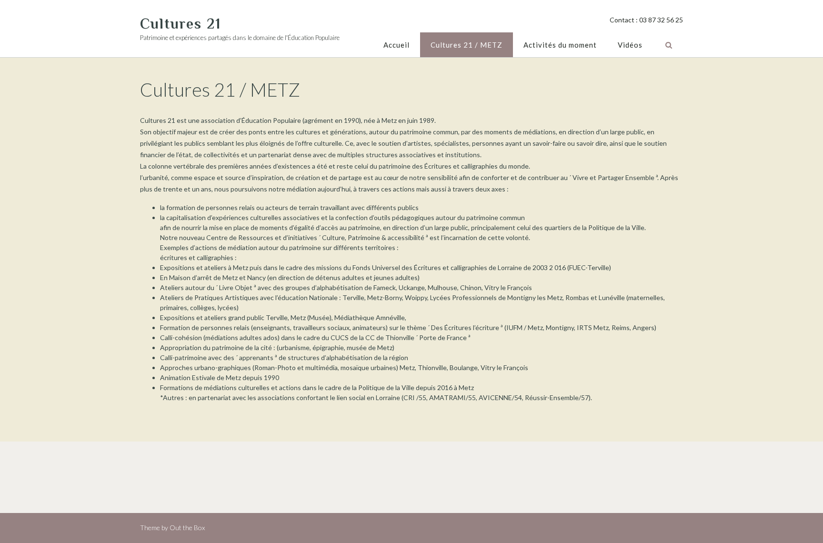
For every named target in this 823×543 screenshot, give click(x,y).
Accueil (396, 44)
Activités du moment (560, 44)
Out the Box (187, 527)
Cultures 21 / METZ (466, 44)
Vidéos (630, 44)
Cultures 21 (180, 24)
